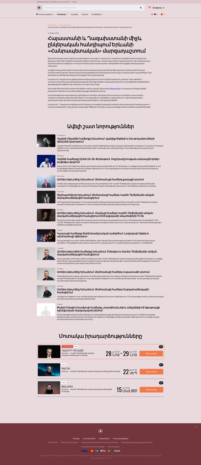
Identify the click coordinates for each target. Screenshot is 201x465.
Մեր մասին (53, 442)
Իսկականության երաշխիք (93, 447)
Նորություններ (89, 438)
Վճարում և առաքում (69, 442)
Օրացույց (61, 14)
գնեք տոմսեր (115, 88)
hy (152, 14)
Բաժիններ (96, 14)
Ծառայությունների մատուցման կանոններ (100, 442)
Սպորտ (84, 14)
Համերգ (74, 14)
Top (196, 426)
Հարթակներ (104, 438)
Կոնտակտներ (113, 447)
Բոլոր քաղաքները (45, 14)
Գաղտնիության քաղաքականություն (137, 442)
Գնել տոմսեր (151, 353)
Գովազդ (76, 438)
